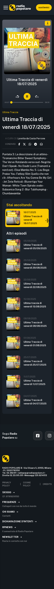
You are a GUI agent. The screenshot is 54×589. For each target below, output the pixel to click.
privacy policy (6, 484)
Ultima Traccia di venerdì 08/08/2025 (35, 324)
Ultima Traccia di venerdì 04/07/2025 (35, 402)
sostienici (43, 7)
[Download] (48, 23)
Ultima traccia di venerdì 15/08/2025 (35, 305)
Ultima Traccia (10, 112)
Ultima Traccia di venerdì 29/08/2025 (35, 266)
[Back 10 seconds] (17, 96)
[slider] (11, 102)
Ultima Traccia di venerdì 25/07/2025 (35, 363)
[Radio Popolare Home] (20, 7)
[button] (5, 7)
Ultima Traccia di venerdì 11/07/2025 (34, 382)
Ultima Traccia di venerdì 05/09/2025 (35, 247)
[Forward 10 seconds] (37, 96)
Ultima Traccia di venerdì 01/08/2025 (35, 344)
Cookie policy (27, 484)
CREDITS (47, 484)
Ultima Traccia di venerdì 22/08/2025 (35, 285)
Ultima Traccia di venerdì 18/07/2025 (33, 220)
